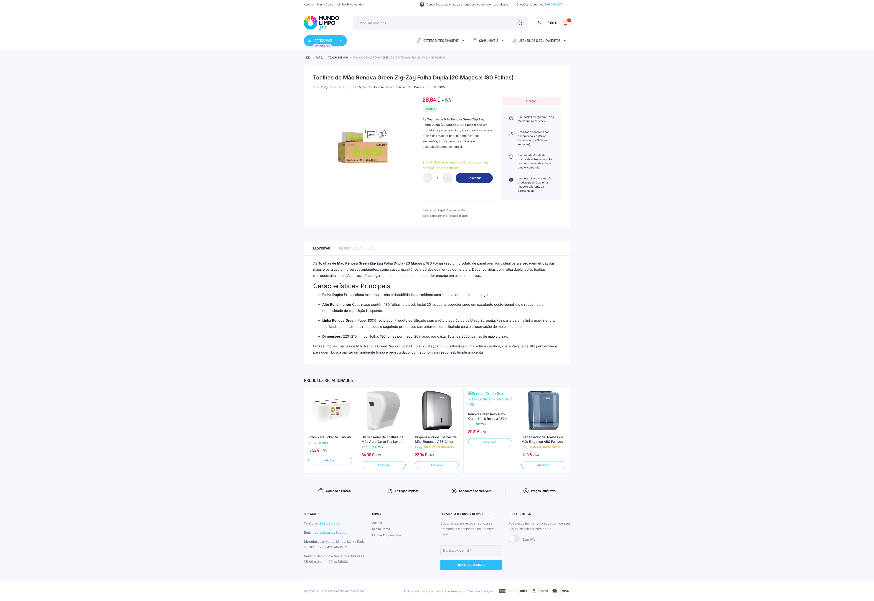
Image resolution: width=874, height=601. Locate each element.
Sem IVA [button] (528, 539)
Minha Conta (325, 4)
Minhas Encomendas (350, 4)
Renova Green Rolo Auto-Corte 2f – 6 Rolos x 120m (487, 416)
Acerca (308, 4)
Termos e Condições (481, 591)
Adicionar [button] (330, 460)
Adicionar (474, 178)
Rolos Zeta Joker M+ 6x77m (329, 437)
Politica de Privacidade (418, 591)
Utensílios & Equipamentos (539, 40)
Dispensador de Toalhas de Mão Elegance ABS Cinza (436, 439)
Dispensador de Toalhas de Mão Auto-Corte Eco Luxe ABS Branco (382, 439)
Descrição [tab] (321, 248)
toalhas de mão (458, 215)
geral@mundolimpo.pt (331, 532)
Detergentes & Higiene (441, 40)
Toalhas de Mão (338, 57)
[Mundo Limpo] (321, 23)
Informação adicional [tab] (357, 248)
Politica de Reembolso (451, 591)
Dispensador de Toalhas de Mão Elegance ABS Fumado (542, 439)
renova (442, 215)
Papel (319, 57)
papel (433, 215)
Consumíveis (488, 40)
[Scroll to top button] (863, 590)
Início (307, 57)
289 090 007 (329, 523)
